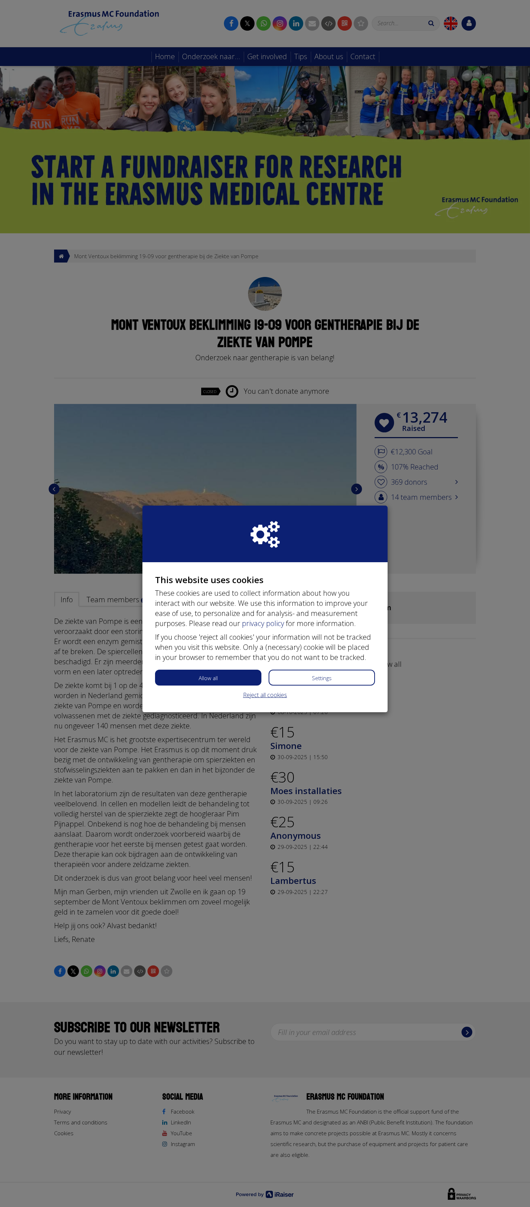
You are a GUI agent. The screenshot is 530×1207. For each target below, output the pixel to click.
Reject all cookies (265, 695)
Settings (322, 678)
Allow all (208, 678)
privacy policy (263, 623)
